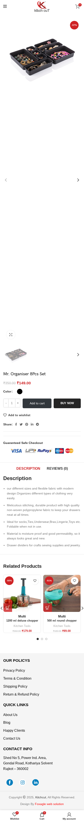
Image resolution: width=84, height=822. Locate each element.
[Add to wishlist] (35, 581)
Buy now (67, 403)
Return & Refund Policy (21, 694)
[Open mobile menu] (5, 6)
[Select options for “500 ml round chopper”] (47, 607)
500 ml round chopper (62, 620)
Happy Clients (14, 730)
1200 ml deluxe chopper (22, 620)
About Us (10, 715)
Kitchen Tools (22, 626)
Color (7, 391)
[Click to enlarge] (10, 334)
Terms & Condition (17, 678)
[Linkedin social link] (32, 424)
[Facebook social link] (16, 424)
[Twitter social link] (21, 424)
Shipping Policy (15, 686)
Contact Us (11, 738)
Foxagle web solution (49, 804)
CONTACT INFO (17, 749)
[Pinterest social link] (27, 424)
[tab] (28, 469)
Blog (6, 722)
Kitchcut (40, 797)
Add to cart (37, 403)
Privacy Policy (14, 670)
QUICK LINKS (15, 705)
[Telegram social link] (37, 424)
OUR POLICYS (16, 660)
